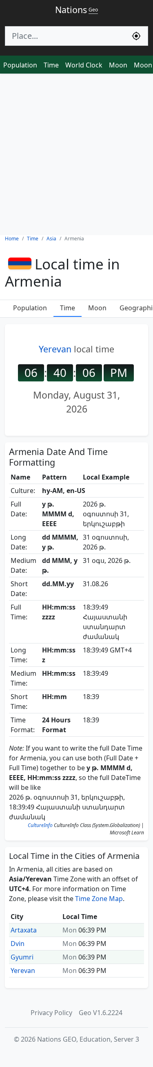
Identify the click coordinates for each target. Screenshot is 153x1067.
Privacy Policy (51, 1012)
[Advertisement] (76, 154)
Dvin (17, 943)
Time (51, 65)
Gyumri (22, 957)
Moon (118, 65)
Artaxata (24, 930)
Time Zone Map (99, 898)
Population (20, 65)
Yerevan (55, 349)
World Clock (83, 65)
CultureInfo (40, 825)
